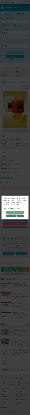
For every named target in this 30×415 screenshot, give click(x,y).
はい (15, 212)
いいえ (15, 216)
